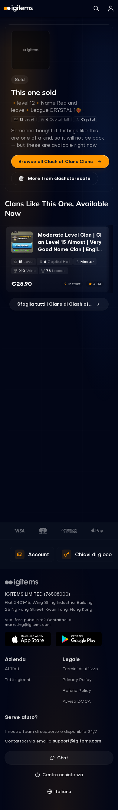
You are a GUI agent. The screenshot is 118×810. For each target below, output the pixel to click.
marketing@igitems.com (28, 624)
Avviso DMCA (77, 701)
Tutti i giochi (17, 679)
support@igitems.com (77, 741)
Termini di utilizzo (80, 668)
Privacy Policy (77, 679)
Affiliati (12, 668)
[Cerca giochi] (96, 8)
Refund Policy (77, 690)
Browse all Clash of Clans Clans (55, 162)
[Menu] (110, 8)
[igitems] (18, 8)
